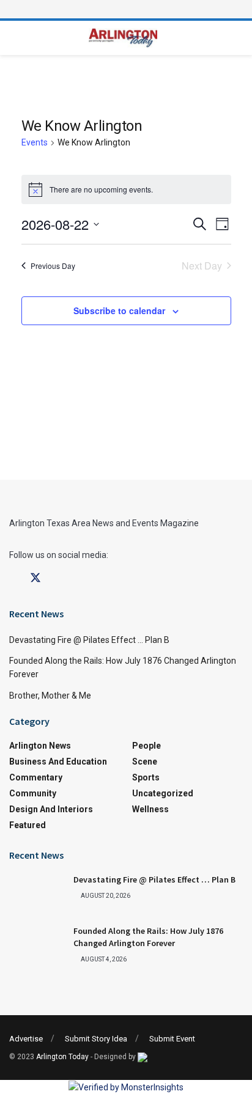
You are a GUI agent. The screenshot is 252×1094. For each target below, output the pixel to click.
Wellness (150, 809)
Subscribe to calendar (119, 310)
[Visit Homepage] (123, 38)
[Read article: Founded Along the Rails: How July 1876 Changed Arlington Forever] (36, 944)
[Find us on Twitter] (35, 578)
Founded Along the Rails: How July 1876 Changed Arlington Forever (148, 937)
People (146, 746)
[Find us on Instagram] (57, 578)
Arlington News (40, 746)
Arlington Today (62, 1056)
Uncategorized (162, 793)
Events (34, 142)
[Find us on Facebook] (13, 578)
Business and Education (58, 761)
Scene (144, 761)
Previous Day (53, 265)
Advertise (26, 1038)
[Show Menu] (126, 9)
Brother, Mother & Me (50, 695)
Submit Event (172, 1038)
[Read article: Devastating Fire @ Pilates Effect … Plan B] (36, 893)
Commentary (35, 777)
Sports (146, 777)
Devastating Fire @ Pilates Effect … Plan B (89, 640)
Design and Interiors (51, 809)
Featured (27, 825)
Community (32, 793)
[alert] (126, 189)
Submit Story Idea (96, 1038)
